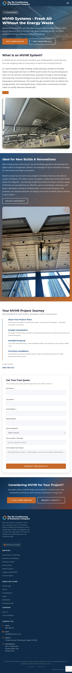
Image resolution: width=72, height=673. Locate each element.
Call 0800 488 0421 (42, 41)
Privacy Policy (31, 667)
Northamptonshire (8, 603)
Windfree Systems (7, 569)
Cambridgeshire (7, 593)
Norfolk (4, 589)
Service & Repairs (7, 576)
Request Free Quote (34, 466)
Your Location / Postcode (14, 438)
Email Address (11, 409)
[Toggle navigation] (68, 3)
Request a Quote (50, 500)
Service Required (12, 428)
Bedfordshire (6, 600)
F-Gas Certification (8, 615)
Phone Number (11, 419)
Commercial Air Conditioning (11, 555)
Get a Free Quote (15, 41)
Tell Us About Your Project (15, 448)
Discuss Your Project (15, 201)
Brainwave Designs (64, 669)
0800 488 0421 (8, 367)
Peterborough (6, 586)
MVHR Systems (7, 565)
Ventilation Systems (8, 562)
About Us (5, 612)
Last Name (10, 399)
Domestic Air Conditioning (10, 558)
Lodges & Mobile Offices (10, 572)
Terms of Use (41, 667)
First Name (10, 388)
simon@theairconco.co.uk (13, 634)
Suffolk (4, 596)
